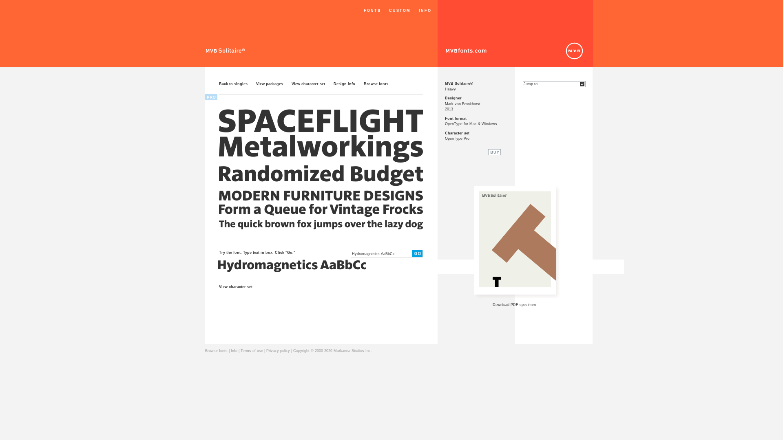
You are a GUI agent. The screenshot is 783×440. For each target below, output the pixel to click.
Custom (400, 11)
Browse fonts (376, 84)
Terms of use (252, 351)
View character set (308, 84)
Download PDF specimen (514, 305)
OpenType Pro (457, 138)
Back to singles (233, 84)
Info (425, 11)
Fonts (372, 11)
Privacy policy (278, 351)
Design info (344, 84)
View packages (269, 84)
